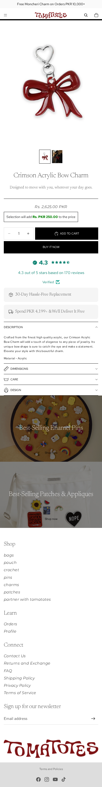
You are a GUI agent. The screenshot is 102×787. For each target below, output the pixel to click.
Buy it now (51, 247)
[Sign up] (93, 719)
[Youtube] (55, 779)
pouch (10, 562)
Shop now (51, 453)
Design (15, 390)
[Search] (86, 15)
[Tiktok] (63, 779)
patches (12, 592)
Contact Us (15, 656)
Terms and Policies (51, 769)
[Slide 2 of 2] (57, 156)
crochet (11, 570)
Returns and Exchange (27, 663)
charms (11, 585)
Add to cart (69, 233)
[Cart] (96, 15)
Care (14, 379)
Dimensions (19, 369)
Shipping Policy (19, 678)
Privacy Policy (17, 685)
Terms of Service (20, 693)
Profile (10, 631)
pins (8, 577)
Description (13, 327)
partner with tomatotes (27, 599)
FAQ (8, 671)
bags (9, 555)
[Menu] (5, 15)
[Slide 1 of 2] (45, 156)
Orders (10, 624)
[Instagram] (47, 779)
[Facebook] (38, 779)
